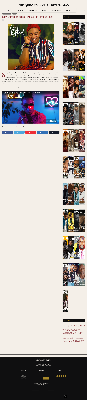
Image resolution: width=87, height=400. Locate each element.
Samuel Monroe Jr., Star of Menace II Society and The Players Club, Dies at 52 (73, 337)
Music (14, 13)
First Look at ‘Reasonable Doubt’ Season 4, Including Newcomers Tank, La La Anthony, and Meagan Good (74, 333)
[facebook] (57, 376)
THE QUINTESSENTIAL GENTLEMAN (43, 5)
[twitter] (59, 376)
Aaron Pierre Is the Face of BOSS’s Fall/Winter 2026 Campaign (72, 329)
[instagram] (65, 376)
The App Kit (34, 396)
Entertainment (7, 13)
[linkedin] (61, 376)
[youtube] (63, 376)
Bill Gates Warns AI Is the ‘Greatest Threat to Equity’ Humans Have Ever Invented (74, 326)
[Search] (85, 10)
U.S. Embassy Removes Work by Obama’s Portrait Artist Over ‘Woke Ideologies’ (73, 340)
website (27, 126)
